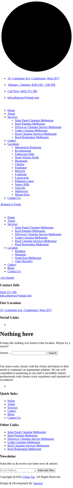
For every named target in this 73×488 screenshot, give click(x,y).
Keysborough (23, 150)
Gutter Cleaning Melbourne (31, 130)
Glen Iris (20, 187)
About (11, 113)
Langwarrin (22, 177)
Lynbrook (21, 174)
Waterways (21, 191)
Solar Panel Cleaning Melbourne (34, 120)
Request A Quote (10, 204)
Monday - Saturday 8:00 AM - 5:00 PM (31, 84)
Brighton (20, 251)
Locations (13, 144)
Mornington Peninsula (28, 147)
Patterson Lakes (24, 181)
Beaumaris (21, 160)
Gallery (11, 140)
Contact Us (14, 198)
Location (12, 247)
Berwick (20, 171)
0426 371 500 (8, 292)
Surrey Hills (22, 184)
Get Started (7, 277)
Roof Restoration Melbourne (32, 137)
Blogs (10, 268)
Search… (5, 352)
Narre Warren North (27, 157)
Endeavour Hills (24, 154)
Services (12, 117)
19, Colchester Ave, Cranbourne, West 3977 (33, 78)
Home (11, 110)
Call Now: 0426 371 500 (22, 91)
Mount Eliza (22, 194)
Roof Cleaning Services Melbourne (36, 133)
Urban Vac (28, 476)
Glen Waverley (24, 261)
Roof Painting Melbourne (30, 123)
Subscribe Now (45, 470)
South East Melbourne (28, 257)
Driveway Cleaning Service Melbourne (38, 127)
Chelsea (19, 164)
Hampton (20, 254)
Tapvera (38, 483)
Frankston (21, 167)
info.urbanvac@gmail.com (23, 97)
